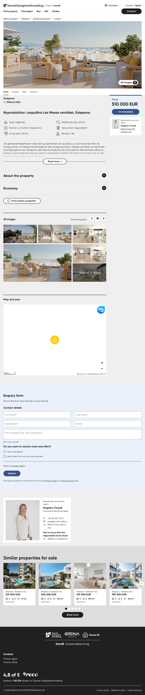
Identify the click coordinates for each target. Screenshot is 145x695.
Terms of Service (67, 481)
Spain (138, 5)
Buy (38, 11)
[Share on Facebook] (90, 218)
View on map (13, 102)
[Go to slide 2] (69, 609)
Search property (10, 18)
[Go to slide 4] (76, 609)
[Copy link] (103, 218)
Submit (12, 473)
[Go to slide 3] (73, 609)
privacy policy (18, 466)
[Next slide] (142, 584)
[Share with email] (97, 218)
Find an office (10, 662)
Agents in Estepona (57, 538)
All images (128, 82)
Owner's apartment (41, 18)
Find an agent (10, 658)
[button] (55, 340)
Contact (131, 11)
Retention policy (118, 690)
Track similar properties (23, 200)
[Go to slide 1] (66, 609)
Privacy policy (103, 690)
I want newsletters (15, 452)
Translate (113, 5)
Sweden (129, 5)
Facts (5, 92)
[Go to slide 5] (79, 609)
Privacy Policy (52, 481)
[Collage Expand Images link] (55, 253)
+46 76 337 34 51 (55, 518)
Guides (55, 11)
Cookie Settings (134, 690)
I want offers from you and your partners (25, 456)
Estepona (25, 18)
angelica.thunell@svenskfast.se (63, 521)
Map (24, 92)
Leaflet (82, 374)
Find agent (27, 11)
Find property (10, 11)
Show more (72, 614)
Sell (46, 11)
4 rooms (57, 18)
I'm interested (126, 111)
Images (15, 92)
